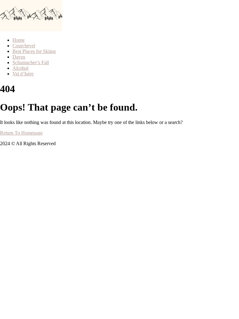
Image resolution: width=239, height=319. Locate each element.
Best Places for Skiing (34, 51)
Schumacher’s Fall (30, 62)
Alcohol (20, 68)
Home (18, 40)
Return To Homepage (21, 133)
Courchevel (23, 45)
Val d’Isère (23, 73)
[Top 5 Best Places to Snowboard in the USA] (15, 29)
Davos (18, 57)
